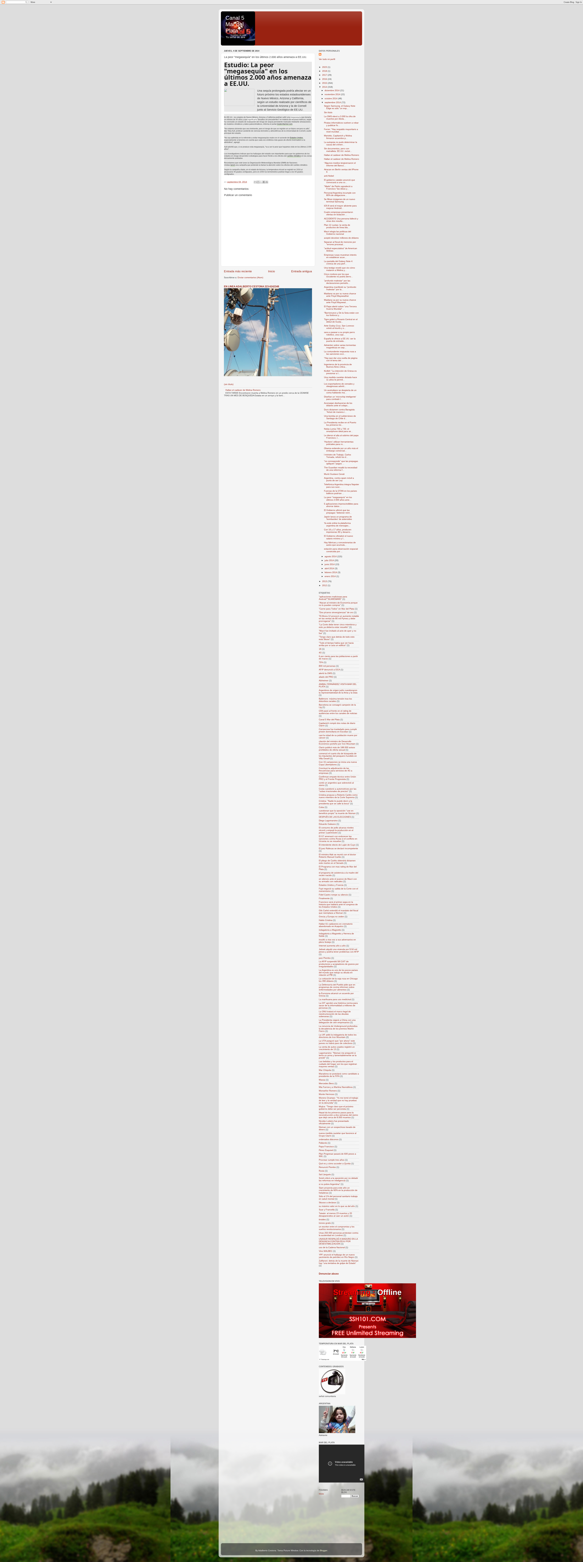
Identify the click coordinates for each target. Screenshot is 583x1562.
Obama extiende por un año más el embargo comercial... (341, 449)
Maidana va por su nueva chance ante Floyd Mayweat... (340, 301)
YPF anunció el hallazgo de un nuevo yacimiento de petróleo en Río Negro (337, 1256)
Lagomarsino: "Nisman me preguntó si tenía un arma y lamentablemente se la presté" (337, 1055)
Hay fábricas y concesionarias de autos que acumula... (340, 543)
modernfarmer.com (284, 124)
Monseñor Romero (328, 1091)
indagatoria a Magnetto (330, 930)
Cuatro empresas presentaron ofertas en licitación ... (338, 213)
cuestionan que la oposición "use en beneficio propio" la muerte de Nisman (337, 812)
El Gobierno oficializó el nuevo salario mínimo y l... (338, 537)
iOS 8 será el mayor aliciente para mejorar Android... (340, 207)
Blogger (323, 1550)
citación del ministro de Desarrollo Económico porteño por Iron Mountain (337, 742)
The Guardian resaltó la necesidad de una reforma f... (340, 468)
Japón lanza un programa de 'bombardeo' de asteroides (338, 518)
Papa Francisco (326, 1146)
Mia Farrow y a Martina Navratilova (336, 1087)
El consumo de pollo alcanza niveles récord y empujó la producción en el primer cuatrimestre (336, 830)
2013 (325, 581)
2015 (325, 83)
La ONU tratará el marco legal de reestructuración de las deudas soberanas (335, 1014)
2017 (325, 75)
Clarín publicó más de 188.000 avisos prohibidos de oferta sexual (337, 748)
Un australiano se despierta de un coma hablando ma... (340, 391)
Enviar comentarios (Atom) (250, 277)
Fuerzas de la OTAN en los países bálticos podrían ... (340, 492)
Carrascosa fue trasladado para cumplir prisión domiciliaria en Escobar (338, 730)
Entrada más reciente (238, 271)
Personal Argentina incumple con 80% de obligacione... (340, 194)
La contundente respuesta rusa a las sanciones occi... (340, 352)
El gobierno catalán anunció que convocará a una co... (339, 181)
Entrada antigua (301, 271)
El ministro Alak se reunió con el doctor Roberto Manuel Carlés (337, 855)
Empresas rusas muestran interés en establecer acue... (340, 256)
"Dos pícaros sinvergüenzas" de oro (336, 612)
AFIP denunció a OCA (329, 670)
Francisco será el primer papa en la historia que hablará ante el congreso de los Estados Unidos (338, 904)
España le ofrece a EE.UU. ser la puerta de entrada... (340, 340)
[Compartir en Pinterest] (266, 182)
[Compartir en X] (261, 182)
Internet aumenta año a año (332, 946)
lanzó (232, 165)
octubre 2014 (331, 98)
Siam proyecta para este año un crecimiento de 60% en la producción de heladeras (338, 1190)
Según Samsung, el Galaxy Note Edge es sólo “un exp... (339, 107)
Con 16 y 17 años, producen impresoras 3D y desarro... (338, 531)
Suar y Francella (327, 1210)
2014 (325, 87)
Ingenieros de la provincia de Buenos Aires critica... (338, 365)
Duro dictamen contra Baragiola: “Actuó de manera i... (339, 411)
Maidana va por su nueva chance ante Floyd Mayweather (340, 294)
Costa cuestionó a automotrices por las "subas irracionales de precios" (337, 790)
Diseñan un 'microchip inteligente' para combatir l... (340, 398)
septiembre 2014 (333, 102)
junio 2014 (330, 564)
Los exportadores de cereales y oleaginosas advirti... (339, 385)
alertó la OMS (325, 673)
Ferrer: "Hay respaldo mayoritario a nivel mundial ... (341, 130)
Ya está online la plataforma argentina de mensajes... (337, 524)
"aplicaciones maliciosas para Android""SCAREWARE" (333, 598)
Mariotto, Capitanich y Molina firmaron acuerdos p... (338, 137)
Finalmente (324, 898)
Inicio (271, 271)
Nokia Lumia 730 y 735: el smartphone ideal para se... (338, 430)
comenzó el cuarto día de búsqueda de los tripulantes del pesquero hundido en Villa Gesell (338, 756)
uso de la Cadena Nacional (332, 1247)
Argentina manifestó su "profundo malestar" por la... (340, 288)
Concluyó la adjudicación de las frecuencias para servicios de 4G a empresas (335, 770)
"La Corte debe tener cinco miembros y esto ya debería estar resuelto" (337, 625)
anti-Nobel (329, 176)
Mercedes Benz (326, 1083)
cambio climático (294, 156)
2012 (325, 585)
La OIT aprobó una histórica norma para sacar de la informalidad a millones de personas (338, 1005)
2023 (325, 67)
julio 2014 (329, 560)
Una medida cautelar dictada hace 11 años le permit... (340, 378)
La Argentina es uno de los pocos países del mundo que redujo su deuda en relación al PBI (338, 972)
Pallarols (323, 1143)
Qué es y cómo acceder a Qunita (335, 1163)
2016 (325, 79)
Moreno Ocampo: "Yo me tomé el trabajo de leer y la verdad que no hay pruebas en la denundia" (338, 1100)
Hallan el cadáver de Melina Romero (243, 390)
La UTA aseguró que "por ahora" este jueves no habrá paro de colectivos (337, 1042)
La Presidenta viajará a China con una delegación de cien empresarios (337, 1021)
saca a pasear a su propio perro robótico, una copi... (339, 333)
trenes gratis (325, 1223)
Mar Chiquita (325, 1070)
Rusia (321, 1171)
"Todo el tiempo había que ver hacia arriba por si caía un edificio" (336, 644)
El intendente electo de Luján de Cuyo (337, 845)
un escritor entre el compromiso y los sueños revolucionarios (336, 1228)
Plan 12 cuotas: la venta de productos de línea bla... (337, 226)
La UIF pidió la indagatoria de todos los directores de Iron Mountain (337, 1036)
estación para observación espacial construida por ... (341, 550)
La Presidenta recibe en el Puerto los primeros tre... (340, 423)
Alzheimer (323, 680)
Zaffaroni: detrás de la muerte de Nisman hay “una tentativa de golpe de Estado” (338, 1262)
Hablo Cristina (325, 920)
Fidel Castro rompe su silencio (333, 895)
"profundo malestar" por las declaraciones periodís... (337, 282)
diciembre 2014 (332, 90)
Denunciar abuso (329, 1273)
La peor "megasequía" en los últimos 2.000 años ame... (338, 498)
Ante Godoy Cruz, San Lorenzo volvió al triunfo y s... (339, 327)
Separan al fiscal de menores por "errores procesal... (340, 243)
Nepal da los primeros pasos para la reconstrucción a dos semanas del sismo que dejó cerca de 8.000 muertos (338, 1115)
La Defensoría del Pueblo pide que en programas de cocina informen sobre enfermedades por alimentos (337, 987)
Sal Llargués (325, 1174)
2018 (325, 71)
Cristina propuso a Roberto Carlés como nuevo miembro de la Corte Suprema (338, 796)
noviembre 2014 (333, 94)
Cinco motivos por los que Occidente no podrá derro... (338, 275)
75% (321, 662)
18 (320, 649)
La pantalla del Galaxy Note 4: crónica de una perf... (338, 262)
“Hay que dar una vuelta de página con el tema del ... (340, 359)
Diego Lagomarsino (328, 820)
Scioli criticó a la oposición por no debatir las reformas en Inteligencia (338, 1179)
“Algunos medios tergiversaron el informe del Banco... (340, 164)
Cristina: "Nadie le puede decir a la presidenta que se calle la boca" (335, 802)
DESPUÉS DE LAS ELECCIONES (335, 817)
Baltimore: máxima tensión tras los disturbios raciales (335, 700)
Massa (322, 1080)
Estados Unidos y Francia (331, 885)
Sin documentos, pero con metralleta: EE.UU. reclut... (338, 149)
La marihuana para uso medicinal (335, 999)
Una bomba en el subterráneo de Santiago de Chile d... (340, 417)
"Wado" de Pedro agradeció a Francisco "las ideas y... (338, 187)
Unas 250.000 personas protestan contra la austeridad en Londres (338, 1234)
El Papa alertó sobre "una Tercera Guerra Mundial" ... (340, 307)
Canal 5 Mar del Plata (234, 24)
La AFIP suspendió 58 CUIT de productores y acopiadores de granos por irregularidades (339, 964)
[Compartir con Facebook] (263, 182)
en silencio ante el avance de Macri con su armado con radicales (338, 880)
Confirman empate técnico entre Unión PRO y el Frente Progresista (337, 778)
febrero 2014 (331, 572)
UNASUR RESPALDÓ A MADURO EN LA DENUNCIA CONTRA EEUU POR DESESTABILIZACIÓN (338, 1241)
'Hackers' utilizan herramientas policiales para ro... (338, 443)
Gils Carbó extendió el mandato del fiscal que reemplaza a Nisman (338, 911)
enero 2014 (330, 576)
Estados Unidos (296, 138)
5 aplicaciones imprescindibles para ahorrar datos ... (341, 505)
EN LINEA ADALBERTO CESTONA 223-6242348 (251, 286)
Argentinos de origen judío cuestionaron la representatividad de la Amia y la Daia (338, 691)
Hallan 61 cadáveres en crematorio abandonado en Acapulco (336, 925)
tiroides (322, 1219)
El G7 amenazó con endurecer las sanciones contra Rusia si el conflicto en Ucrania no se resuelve (338, 838)
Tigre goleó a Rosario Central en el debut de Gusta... (341, 320)
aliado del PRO (326, 677)
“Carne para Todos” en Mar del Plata (336, 609)
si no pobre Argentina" (329, 1184)
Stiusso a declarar (327, 1202)
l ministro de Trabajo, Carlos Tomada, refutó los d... (337, 456)
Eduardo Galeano (327, 824)
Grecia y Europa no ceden (331, 916)
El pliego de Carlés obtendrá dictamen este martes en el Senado (337, 862)
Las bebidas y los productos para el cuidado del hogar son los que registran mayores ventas (338, 1063)
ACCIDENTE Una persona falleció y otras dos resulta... (341, 220)
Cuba (321, 807)
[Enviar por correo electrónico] (255, 182)
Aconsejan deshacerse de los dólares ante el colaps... (338, 404)
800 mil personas (327, 666)
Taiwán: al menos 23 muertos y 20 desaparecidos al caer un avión (335, 1214)
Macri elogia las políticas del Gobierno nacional (337, 232)
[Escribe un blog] (258, 182)
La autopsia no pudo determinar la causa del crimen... (340, 143)
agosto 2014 (331, 556)
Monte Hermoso (326, 1094)
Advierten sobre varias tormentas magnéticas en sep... (340, 346)
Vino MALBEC (325, 1251)
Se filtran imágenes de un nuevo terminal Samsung (339, 200)
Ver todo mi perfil (327, 59)
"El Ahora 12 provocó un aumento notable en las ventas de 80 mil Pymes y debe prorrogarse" (339, 618)
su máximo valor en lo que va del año (337, 1206)
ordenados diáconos (328, 1139)
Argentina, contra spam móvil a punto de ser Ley (339, 479)
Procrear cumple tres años (331, 1160)
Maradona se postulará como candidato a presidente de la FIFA (339, 1075)
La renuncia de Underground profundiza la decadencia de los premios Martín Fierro (338, 1028)
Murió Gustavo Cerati (334, 474)
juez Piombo (325, 958)
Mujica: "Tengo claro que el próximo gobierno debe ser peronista (336, 1107)
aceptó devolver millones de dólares (341, 238)
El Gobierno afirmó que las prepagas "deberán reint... (337, 511)
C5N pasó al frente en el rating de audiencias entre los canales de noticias (338, 712)
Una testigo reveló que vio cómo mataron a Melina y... (339, 269)
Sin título (328, 112)
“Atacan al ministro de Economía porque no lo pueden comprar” (338, 604)
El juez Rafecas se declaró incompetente (338, 848)
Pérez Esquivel (326, 1150)
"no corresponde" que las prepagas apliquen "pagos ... (341, 462)
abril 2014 (330, 568)
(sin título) (229, 384)
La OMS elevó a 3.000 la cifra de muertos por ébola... (340, 117)
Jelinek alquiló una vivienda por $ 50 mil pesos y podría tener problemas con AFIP (339, 950)
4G (320, 653)
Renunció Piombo (327, 1167)
